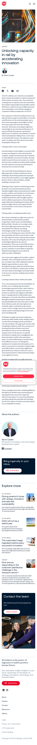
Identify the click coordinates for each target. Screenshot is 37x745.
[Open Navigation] (34, 4)
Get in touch (11, 612)
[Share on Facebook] (12, 91)
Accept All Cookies (18, 376)
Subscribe (14, 470)
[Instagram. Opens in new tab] (7, 690)
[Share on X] (8, 91)
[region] (18, 372)
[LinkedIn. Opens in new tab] (3, 690)
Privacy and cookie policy (23, 371)
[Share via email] (17, 91)
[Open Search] (30, 4)
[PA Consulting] (4, 4)
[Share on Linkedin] (3, 91)
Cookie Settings (7, 732)
